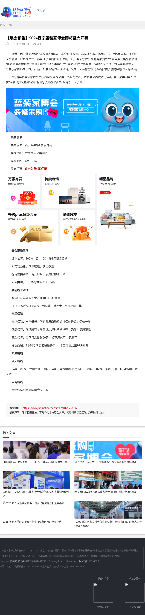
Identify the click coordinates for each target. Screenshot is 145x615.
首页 (2, 25)
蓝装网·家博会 (17, 561)
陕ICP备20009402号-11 (91, 561)
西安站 (41, 11)
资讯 (10, 25)
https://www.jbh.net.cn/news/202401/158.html (50, 408)
